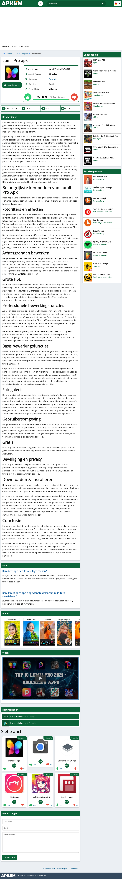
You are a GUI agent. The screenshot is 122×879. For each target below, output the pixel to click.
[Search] (103, 3)
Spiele (14, 46)
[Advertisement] (61, 25)
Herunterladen (13, 85)
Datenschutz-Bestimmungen (55, 869)
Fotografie (24, 54)
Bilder (47, 108)
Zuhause (6, 46)
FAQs (28, 108)
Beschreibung (11, 108)
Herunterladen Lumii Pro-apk (20, 716)
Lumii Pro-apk (36, 54)
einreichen (10, 857)
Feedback (74, 869)
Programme (24, 46)
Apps (16, 54)
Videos (68, 108)
